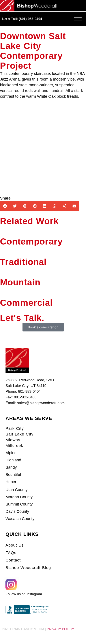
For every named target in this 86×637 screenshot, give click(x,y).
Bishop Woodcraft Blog (28, 567)
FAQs (11, 553)
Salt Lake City (20, 434)
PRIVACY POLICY (60, 629)
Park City (15, 428)
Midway (13, 440)
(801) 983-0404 (30, 19)
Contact (13, 560)
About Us (15, 545)
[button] (5, 206)
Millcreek (14, 445)
